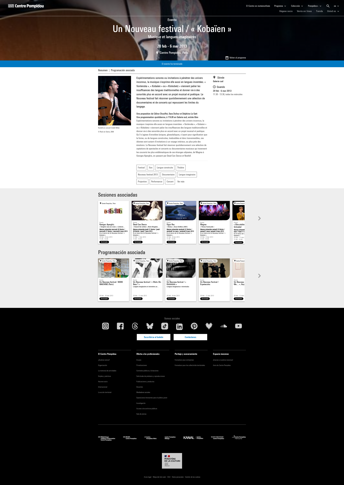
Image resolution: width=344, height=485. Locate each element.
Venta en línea (304, 11)
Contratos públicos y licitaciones (147, 371)
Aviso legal (148, 477)
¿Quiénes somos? (104, 360)
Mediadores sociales (143, 392)
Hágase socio (287, 11)
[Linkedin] (179, 327)
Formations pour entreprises (184, 360)
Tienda (320, 11)
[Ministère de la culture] (172, 461)
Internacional (102, 387)
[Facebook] (120, 327)
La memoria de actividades (107, 371)
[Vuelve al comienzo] (337, 478)
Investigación (141, 403)
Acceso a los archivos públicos (146, 408)
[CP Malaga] (172, 440)
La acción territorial (104, 392)
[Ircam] (132, 440)
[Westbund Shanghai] (219, 440)
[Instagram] (105, 327)
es (335, 5)
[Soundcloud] (223, 327)
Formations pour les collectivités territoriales (190, 365)
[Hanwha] (239, 440)
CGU (169, 477)
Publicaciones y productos (145, 381)
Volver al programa (238, 57)
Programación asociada (123, 70)
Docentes (139, 387)
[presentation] (259, 218)
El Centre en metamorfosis (259, 5)
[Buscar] (328, 6)
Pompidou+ (313, 5)
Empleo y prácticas (104, 376)
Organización (102, 365)
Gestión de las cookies (192, 477)
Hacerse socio (103, 381)
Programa (279, 5)
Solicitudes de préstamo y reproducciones (150, 376)
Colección (295, 5)
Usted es (332, 11)
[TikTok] (164, 327)
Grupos (138, 360)
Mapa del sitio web (159, 477)
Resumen (103, 70)
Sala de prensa (141, 414)
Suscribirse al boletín (153, 337)
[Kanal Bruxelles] (195, 440)
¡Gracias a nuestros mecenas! (223, 360)
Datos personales (178, 477)
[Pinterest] (194, 327)
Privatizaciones (141, 365)
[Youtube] (238, 327)
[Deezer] (209, 327)
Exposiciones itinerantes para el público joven (151, 398)
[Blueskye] (149, 327)
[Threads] (135, 327)
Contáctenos (190, 337)
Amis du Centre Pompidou (222, 365)
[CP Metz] (153, 440)
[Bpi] (108, 440)
